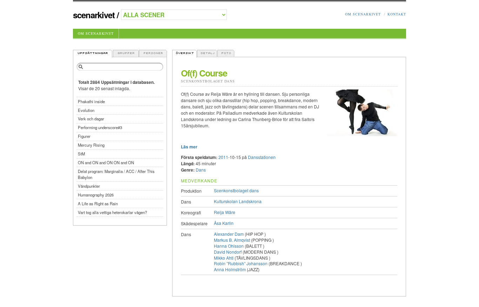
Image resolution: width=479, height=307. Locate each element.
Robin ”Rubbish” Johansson (241, 263)
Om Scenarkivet (363, 14)
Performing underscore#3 (100, 127)
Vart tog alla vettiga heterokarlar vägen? (112, 212)
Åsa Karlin (224, 223)
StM (81, 153)
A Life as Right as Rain (98, 203)
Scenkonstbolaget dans (208, 81)
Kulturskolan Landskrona (238, 201)
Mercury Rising (91, 145)
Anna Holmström (230, 269)
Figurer (84, 136)
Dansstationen (262, 157)
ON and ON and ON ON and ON (106, 162)
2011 (223, 157)
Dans (201, 170)
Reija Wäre (224, 212)
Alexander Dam (229, 234)
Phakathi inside (91, 101)
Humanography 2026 (96, 195)
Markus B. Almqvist (232, 240)
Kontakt (396, 14)
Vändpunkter (89, 186)
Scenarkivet (94, 15)
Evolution (86, 110)
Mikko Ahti (224, 258)
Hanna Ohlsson (229, 246)
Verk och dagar (91, 118)
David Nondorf (228, 252)
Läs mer (189, 147)
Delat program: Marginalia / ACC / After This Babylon (116, 174)
